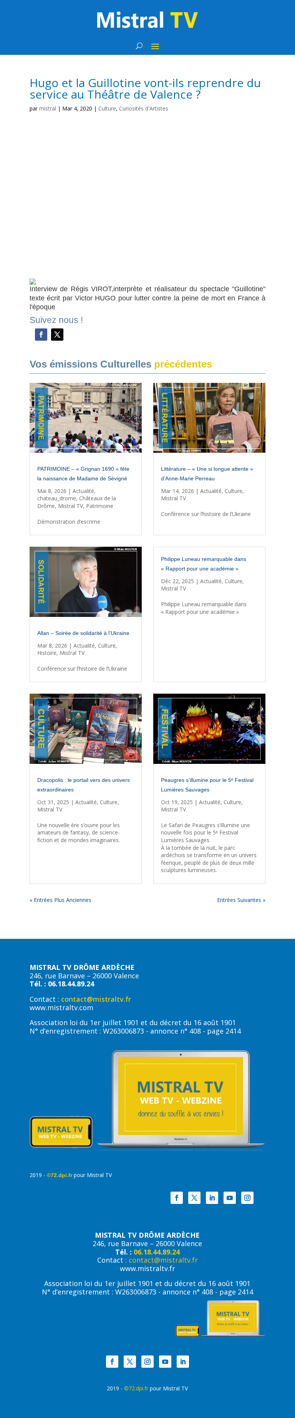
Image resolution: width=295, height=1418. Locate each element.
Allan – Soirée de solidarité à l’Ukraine (83, 633)
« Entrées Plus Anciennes (60, 900)
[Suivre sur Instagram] (247, 1198)
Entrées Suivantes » (241, 900)
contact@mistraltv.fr (96, 999)
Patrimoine (99, 505)
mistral (47, 108)
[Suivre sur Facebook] (41, 334)
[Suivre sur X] (57, 334)
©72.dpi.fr (59, 1175)
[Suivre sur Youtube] (230, 1198)
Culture (107, 108)
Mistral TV (70, 505)
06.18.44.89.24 (157, 1251)
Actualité (83, 491)
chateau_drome (56, 498)
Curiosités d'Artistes (143, 108)
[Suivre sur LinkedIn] (212, 1198)
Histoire (46, 652)
